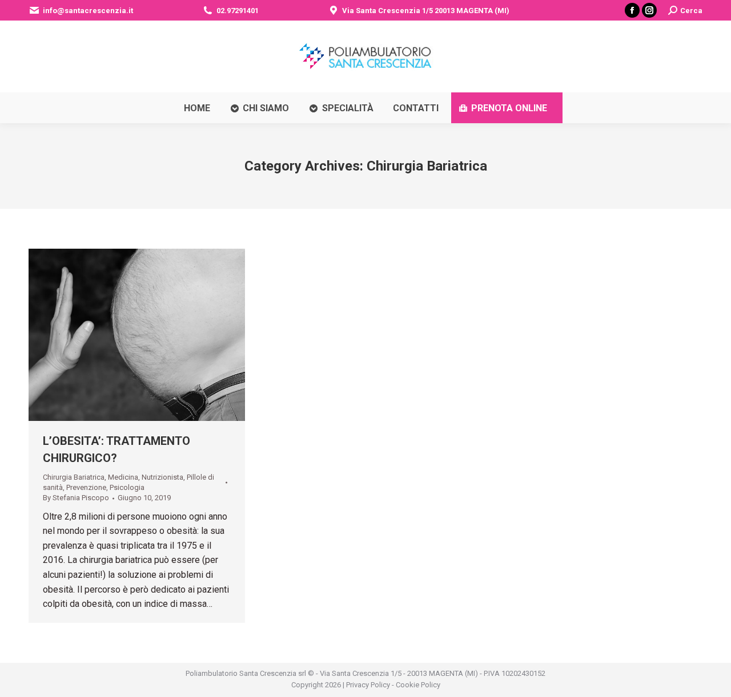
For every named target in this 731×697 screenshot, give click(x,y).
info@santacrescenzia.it (88, 10)
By (76, 497)
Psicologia (127, 487)
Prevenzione (86, 487)
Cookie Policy (418, 684)
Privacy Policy (368, 684)
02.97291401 (237, 10)
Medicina (123, 477)
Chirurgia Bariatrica (74, 477)
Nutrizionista (162, 477)
